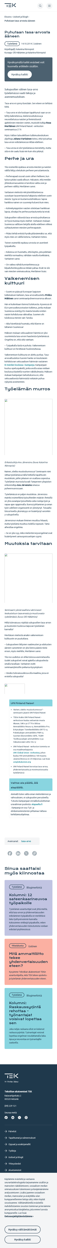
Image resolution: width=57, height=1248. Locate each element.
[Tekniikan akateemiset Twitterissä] (19, 1117)
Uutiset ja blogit (20, 17)
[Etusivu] (10, 6)
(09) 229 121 (10, 1106)
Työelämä (12, 43)
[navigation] (49, 6)
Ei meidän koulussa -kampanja (20, 365)
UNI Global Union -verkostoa (26, 753)
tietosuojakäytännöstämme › (19, 1216)
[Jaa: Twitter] (26, 853)
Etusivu (8, 17)
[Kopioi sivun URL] (34, 853)
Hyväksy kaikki (22, 1239)
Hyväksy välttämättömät (22, 1229)
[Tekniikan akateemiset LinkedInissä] (12, 1117)
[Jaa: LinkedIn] (18, 853)
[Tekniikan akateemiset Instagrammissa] (26, 1117)
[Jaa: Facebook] (10, 853)
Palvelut (12, 1131)
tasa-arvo (26, 841)
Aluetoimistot (15, 1170)
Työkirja (12, 1151)
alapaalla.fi (37, 804)
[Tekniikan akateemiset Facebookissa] (6, 1117)
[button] (40, 6)
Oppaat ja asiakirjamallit (20, 1144)
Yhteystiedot (15, 1163)
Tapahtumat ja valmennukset (22, 1138)
